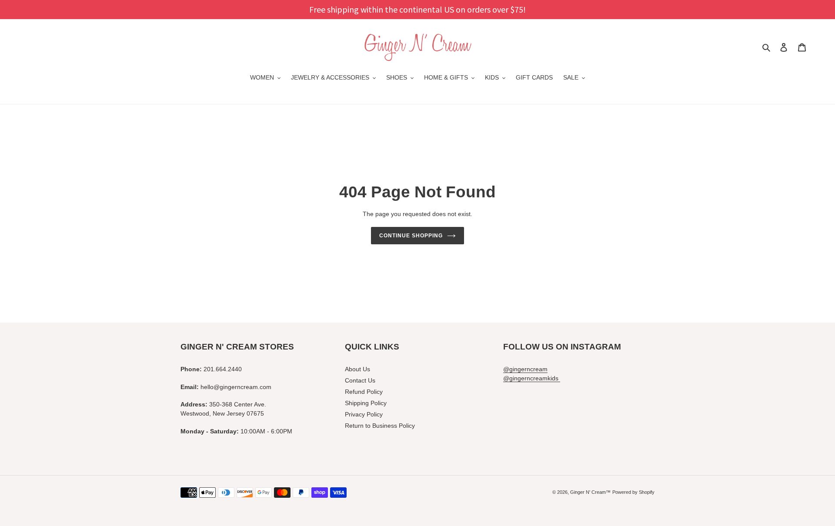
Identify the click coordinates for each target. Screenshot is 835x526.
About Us (357, 369)
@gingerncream (525, 369)
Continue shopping (410, 236)
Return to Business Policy (380, 425)
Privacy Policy (364, 414)
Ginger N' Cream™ (590, 492)
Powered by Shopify (633, 492)
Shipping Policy (366, 402)
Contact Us (360, 380)
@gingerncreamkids (531, 378)
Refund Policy (364, 391)
